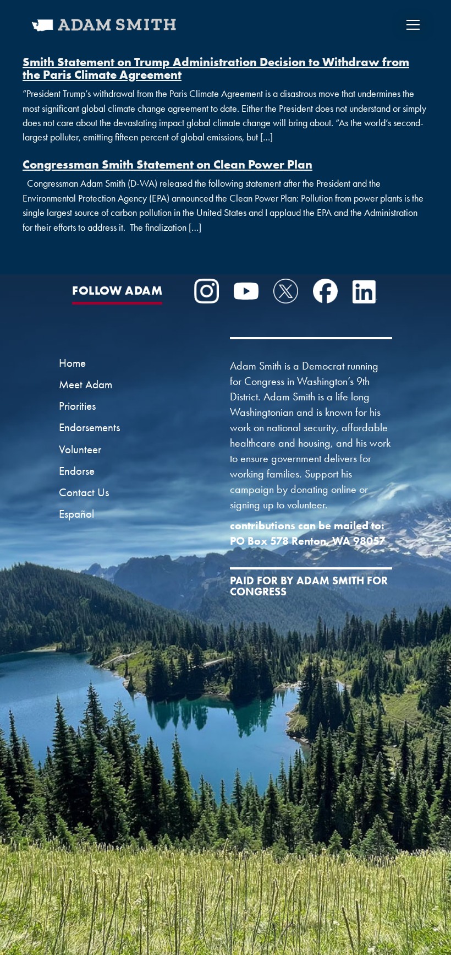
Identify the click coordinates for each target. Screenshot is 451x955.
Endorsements (89, 427)
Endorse (77, 470)
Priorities (77, 406)
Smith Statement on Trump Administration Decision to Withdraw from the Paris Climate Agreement (216, 68)
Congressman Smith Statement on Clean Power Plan (167, 164)
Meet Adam (85, 384)
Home (72, 363)
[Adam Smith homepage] (105, 31)
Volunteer (80, 449)
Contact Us (84, 492)
